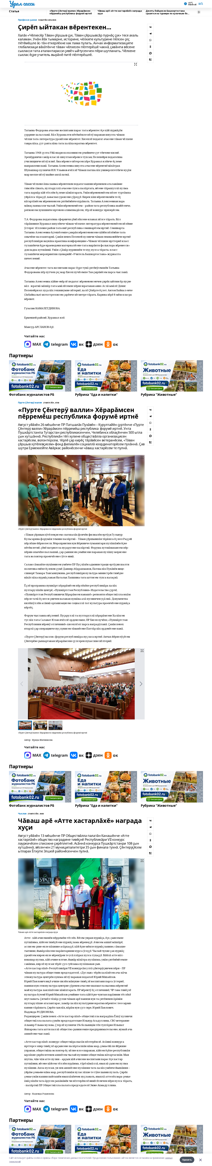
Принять (187, 1159)
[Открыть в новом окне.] (32, 344)
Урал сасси (21, 3)
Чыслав (22, 813)
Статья (14, 11)
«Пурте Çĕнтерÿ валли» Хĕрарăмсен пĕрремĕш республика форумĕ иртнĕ (71, 12)
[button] (141, 683)
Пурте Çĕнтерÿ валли (30, 402)
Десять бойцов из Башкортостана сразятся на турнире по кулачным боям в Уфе (168, 12)
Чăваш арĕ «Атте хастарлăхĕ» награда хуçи (120, 12)
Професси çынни (27, 20)
